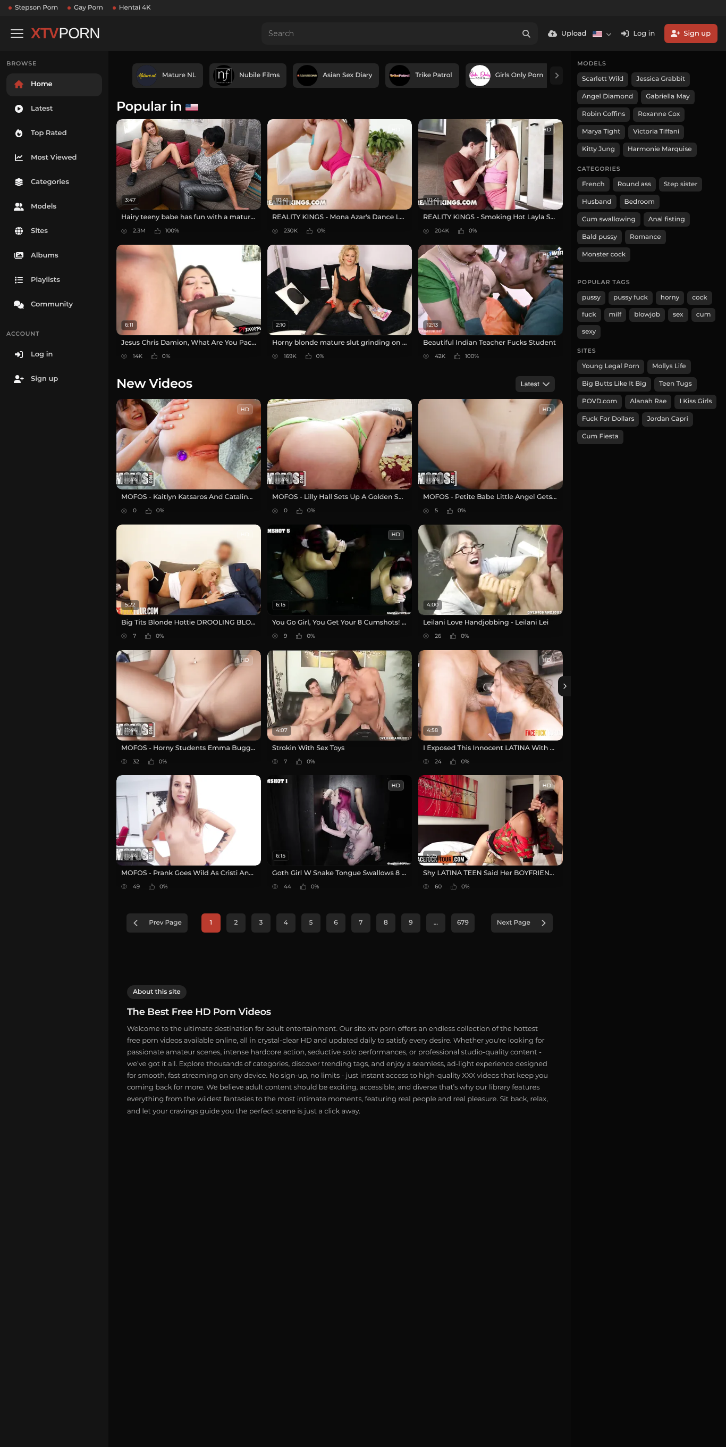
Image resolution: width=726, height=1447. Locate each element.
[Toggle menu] (17, 33)
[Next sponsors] (556, 75)
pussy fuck (630, 298)
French (593, 184)
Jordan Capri (667, 419)
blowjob (647, 315)
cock (699, 298)
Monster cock (604, 255)
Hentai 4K (135, 8)
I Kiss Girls (695, 401)
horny (670, 298)
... (436, 923)
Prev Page (165, 923)
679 (463, 923)
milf (615, 315)
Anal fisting (666, 219)
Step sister (680, 184)
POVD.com (599, 401)
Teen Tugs (675, 384)
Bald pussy (599, 237)
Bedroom (639, 202)
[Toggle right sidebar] (564, 686)
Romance (645, 237)
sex (678, 315)
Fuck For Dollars (608, 419)
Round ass (634, 184)
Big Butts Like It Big (614, 384)
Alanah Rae (648, 401)
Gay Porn (88, 8)
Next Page (513, 923)
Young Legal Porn (610, 366)
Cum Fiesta (600, 436)
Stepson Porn (36, 8)
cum (703, 315)
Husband (597, 202)
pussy (591, 298)
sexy (589, 332)
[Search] (527, 33)
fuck (589, 315)
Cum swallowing (609, 219)
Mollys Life (669, 366)
